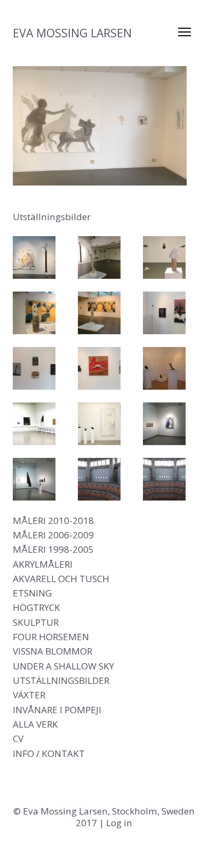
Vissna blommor (52, 651)
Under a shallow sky (63, 666)
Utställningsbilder (61, 680)
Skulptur (36, 622)
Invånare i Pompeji (57, 710)
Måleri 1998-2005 (53, 549)
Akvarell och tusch (61, 578)
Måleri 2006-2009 (53, 535)
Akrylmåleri (43, 564)
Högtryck (36, 607)
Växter (29, 695)
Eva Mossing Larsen (72, 33)
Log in (119, 823)
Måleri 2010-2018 (53, 520)
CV (18, 738)
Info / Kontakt (49, 753)
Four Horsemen (51, 637)
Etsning (32, 593)
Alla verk (35, 724)
